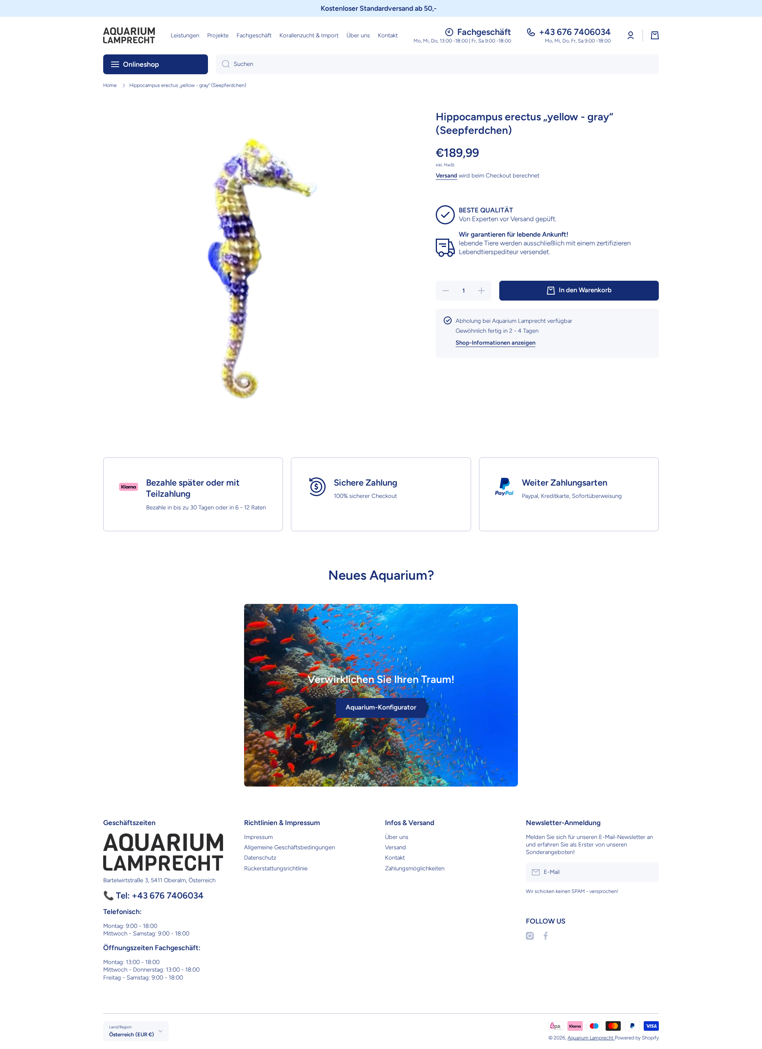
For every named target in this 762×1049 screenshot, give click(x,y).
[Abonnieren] (649, 872)
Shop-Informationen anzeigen (495, 342)
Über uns (396, 837)
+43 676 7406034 (575, 32)
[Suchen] (223, 64)
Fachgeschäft (484, 32)
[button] (655, 35)
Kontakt (395, 857)
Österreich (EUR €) (131, 1034)
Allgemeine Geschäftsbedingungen (289, 847)
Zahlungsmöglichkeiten (414, 868)
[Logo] (129, 35)
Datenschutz (260, 857)
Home (110, 85)
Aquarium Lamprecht (591, 1038)
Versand (446, 175)
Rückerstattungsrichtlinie (276, 868)
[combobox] (437, 64)
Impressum (258, 837)
